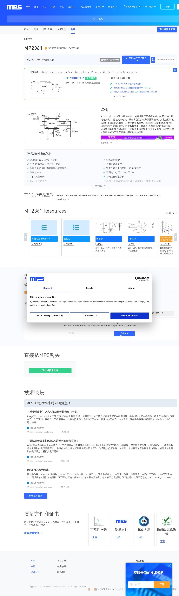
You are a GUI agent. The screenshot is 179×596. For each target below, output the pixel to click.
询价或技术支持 (167, 29)
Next (175, 237)
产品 (33, 561)
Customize (88, 316)
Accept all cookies (130, 316)
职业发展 (61, 567)
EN (145, 7)
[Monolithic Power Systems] (14, 7)
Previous (25, 237)
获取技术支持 (35, 496)
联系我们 (61, 572)
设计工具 (35, 572)
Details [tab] (89, 288)
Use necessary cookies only (49, 316)
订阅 (161, 584)
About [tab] (131, 288)
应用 (33, 567)
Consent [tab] (47, 288)
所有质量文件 (32, 533)
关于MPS (61, 561)
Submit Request (124, 334)
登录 (167, 7)
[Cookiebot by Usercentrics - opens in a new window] (137, 279)
